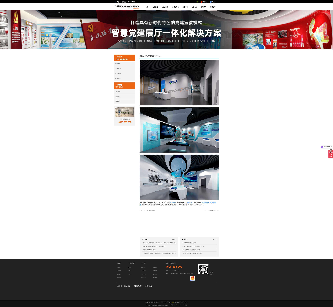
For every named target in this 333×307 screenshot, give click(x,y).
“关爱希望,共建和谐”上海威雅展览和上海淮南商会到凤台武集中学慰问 (159, 253)
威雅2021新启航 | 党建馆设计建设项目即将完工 (155, 246)
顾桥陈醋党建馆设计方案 (149, 249)
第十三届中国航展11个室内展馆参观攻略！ (194, 246)
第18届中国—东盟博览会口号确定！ (192, 249)
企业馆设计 (205, 202)
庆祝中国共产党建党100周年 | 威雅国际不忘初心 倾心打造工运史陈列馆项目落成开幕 (159, 242)
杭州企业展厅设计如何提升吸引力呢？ (193, 253)
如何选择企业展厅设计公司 (190, 242)
